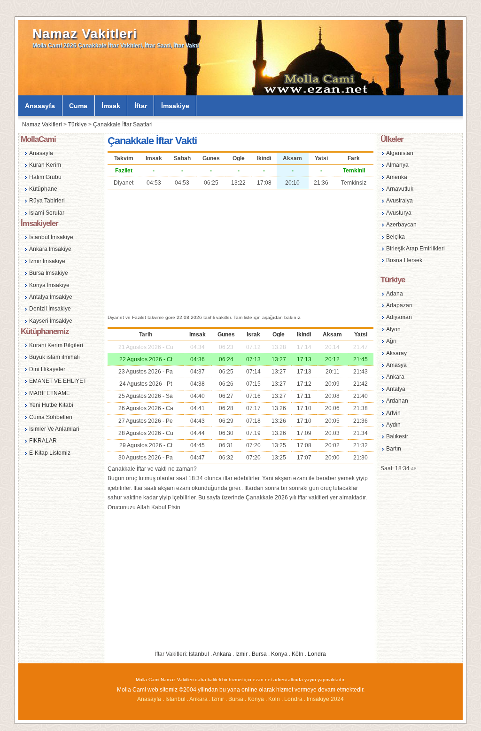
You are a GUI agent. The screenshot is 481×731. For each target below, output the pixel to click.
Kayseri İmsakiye (50, 321)
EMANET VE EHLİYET (57, 381)
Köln (297, 654)
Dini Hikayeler (47, 369)
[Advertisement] (240, 250)
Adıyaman (399, 317)
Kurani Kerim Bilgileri (56, 345)
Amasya (396, 365)
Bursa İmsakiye (48, 273)
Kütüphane (43, 189)
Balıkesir (397, 436)
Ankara (222, 654)
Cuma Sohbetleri (50, 417)
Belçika (395, 236)
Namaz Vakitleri (84, 33)
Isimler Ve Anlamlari (54, 429)
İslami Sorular (46, 213)
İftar (140, 105)
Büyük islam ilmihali (54, 357)
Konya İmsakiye (49, 285)
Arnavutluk (399, 189)
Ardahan (397, 400)
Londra (317, 654)
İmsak (110, 105)
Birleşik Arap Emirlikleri (415, 248)
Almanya (397, 165)
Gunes (226, 334)
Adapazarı (399, 305)
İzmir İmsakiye (47, 261)
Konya (279, 654)
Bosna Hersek (404, 260)
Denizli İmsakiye (50, 308)
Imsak (197, 334)
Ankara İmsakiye (50, 249)
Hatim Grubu (45, 177)
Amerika (396, 177)
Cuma (78, 105)
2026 (281, 497)
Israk (253, 334)
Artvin (393, 413)
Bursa (259, 654)
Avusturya (398, 213)
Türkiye (77, 124)
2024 (337, 699)
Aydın (393, 424)
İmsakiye (175, 105)
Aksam (332, 334)
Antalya (395, 389)
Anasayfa (40, 105)
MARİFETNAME (49, 393)
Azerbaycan (401, 224)
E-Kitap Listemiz (49, 453)
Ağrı (391, 341)
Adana (394, 293)
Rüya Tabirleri (47, 200)
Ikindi (304, 334)
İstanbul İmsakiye (51, 237)
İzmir (241, 654)
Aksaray (396, 353)
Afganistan (399, 153)
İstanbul (199, 654)
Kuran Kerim (45, 165)
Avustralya (399, 200)
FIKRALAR (43, 440)
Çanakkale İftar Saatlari (123, 124)
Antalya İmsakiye (50, 297)
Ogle (278, 334)
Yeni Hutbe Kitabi (51, 405)
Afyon (393, 329)
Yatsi (360, 334)
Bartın (393, 448)
